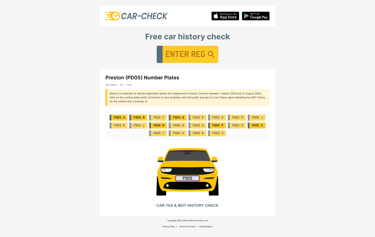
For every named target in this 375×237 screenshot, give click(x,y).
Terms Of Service (187, 226)
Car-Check (111, 84)
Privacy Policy (169, 226)
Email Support (205, 226)
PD (121, 84)
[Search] (211, 54)
